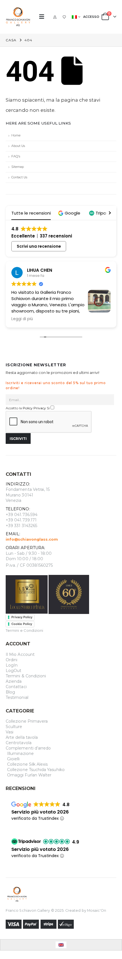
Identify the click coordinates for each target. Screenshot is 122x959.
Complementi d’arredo (28, 748)
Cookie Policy (21, 624)
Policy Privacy (34, 408)
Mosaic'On (96, 910)
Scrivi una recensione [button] (39, 246)
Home (15, 135)
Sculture (14, 726)
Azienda (14, 681)
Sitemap (17, 167)
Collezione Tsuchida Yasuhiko (36, 769)
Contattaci (16, 686)
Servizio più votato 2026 (40, 812)
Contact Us (19, 177)
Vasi (9, 732)
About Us (18, 146)
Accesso (91, 17)
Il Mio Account (20, 654)
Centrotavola (18, 742)
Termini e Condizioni (24, 630)
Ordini (11, 659)
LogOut (13, 670)
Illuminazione (20, 753)
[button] (43, 17)
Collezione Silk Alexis (27, 764)
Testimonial (17, 697)
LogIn (12, 665)
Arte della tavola (22, 737)
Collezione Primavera (27, 721)
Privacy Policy (21, 617)
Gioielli (13, 758)
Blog (10, 692)
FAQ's (15, 156)
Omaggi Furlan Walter (29, 775)
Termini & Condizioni (26, 675)
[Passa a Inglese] (61, 944)
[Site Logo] (18, 17)
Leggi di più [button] (22, 319)
